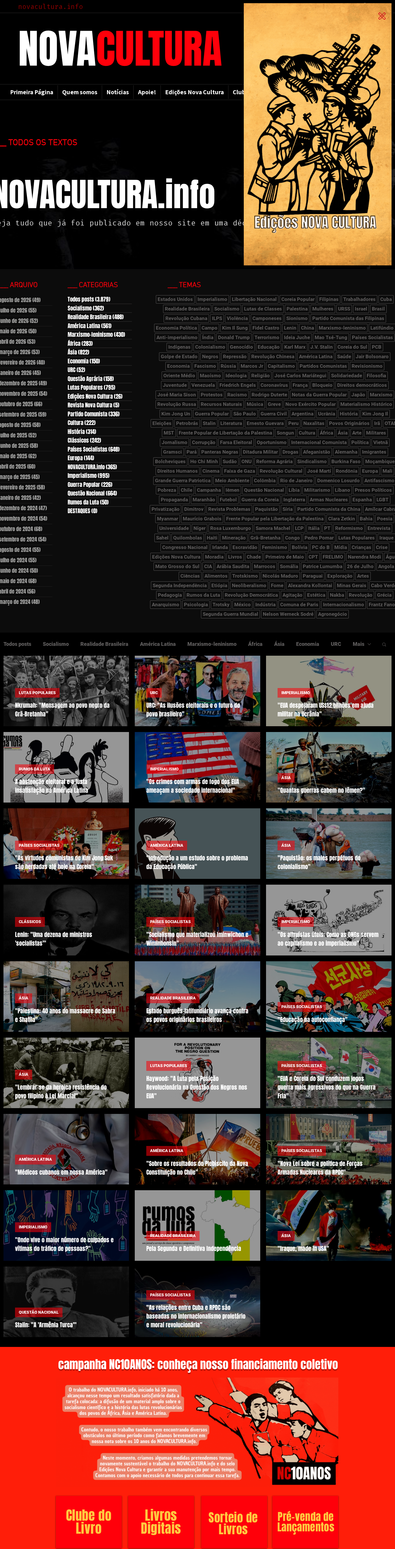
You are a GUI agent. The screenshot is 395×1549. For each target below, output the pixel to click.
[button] (382, 16)
